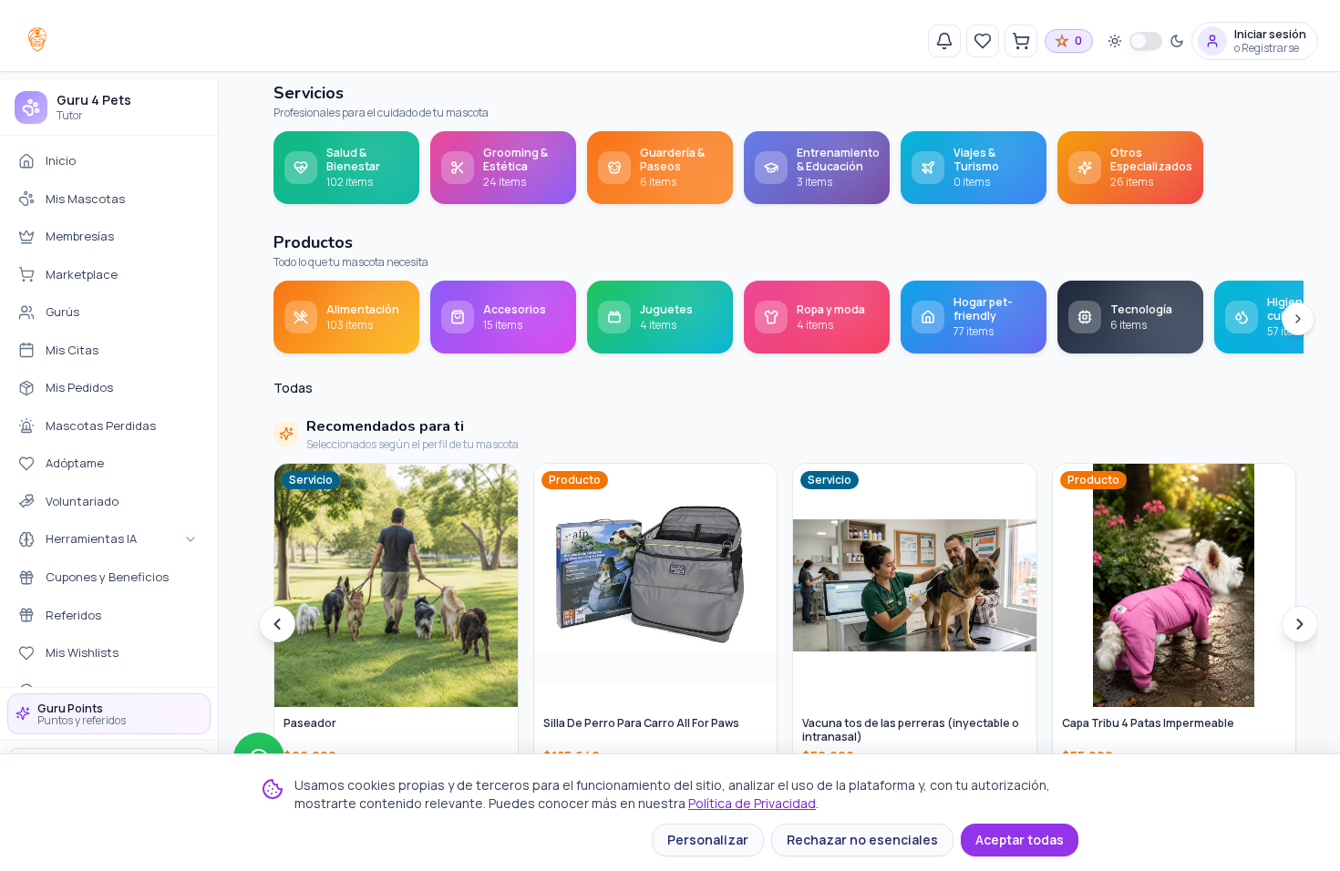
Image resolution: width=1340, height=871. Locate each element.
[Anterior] (277, 624)
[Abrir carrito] (1021, 41)
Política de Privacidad (752, 803)
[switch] (1145, 41)
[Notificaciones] (944, 41)
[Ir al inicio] (37, 39)
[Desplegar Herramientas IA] (190, 539)
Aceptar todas (1019, 839)
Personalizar (707, 839)
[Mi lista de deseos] (982, 41)
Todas (293, 387)
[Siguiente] (1298, 318)
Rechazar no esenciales (862, 839)
